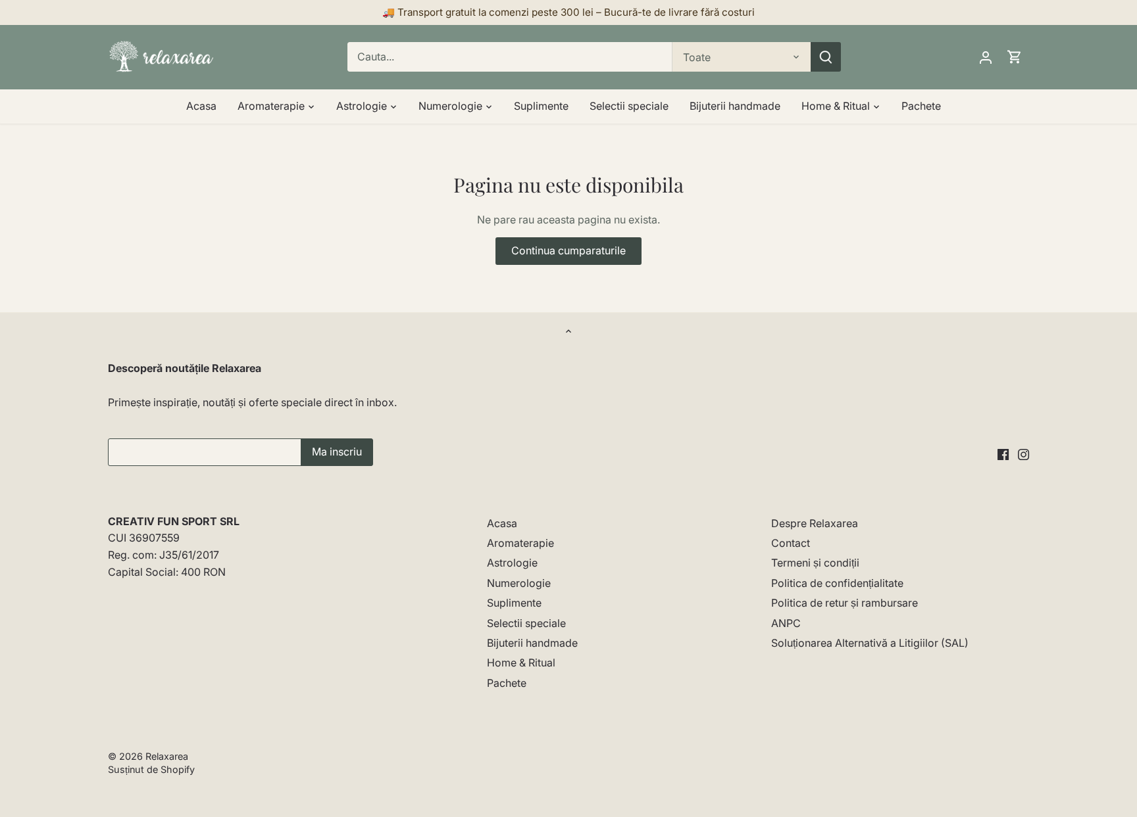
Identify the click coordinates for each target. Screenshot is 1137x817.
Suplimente (514, 602)
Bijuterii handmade (532, 642)
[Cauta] (826, 57)
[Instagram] (1023, 453)
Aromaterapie (520, 542)
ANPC (786, 623)
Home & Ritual (521, 662)
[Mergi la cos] (1015, 57)
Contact (790, 542)
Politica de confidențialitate (837, 583)
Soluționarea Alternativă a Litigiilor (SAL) (870, 642)
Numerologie (519, 583)
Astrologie (512, 562)
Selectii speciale (526, 623)
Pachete (506, 682)
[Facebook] (1003, 453)
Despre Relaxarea (814, 523)
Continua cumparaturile (568, 250)
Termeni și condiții (815, 562)
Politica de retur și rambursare (844, 602)
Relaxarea (166, 756)
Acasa (502, 523)
